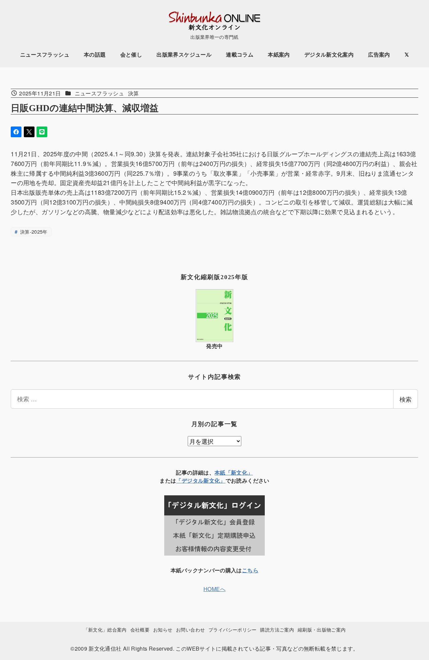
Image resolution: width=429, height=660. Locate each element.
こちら (250, 570)
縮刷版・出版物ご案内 (322, 629)
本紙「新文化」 (233, 472)
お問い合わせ (190, 629)
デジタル (192, 480)
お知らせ (162, 629)
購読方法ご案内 (277, 629)
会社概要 (139, 629)
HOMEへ (214, 589)
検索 (406, 399)
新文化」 (214, 480)
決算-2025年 (33, 231)
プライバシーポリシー (232, 629)
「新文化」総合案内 (105, 629)
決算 (133, 93)
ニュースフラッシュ (99, 93)
